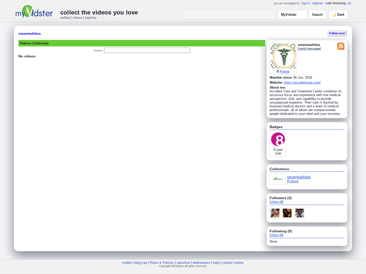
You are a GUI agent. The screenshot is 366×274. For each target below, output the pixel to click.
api (145, 263)
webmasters (201, 263)
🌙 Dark (338, 14)
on (349, 3)
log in (305, 3)
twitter (239, 263)
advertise (183, 263)
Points (285, 71)
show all (276, 202)
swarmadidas (29, 33)
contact (227, 263)
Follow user (337, 33)
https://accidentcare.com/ (302, 82)
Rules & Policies (162, 263)
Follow (292, 181)
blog (137, 263)
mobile (127, 263)
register (317, 3)
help (216, 263)
